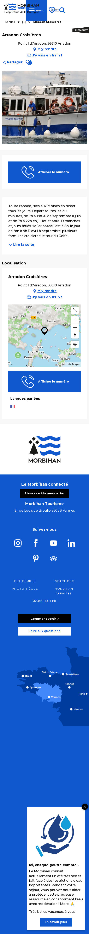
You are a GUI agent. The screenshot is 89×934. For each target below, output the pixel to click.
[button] (29, 62)
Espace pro (64, 581)
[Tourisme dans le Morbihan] (55, 10)
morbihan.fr (44, 601)
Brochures (25, 581)
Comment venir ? (44, 619)
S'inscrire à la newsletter (44, 493)
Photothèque (25, 588)
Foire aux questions (44, 631)
